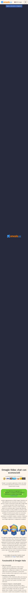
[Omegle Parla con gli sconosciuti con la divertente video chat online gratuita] (6, 2)
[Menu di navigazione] (25, 2)
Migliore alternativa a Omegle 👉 (14, 6)
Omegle (14, 556)
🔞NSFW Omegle (18, 2)
